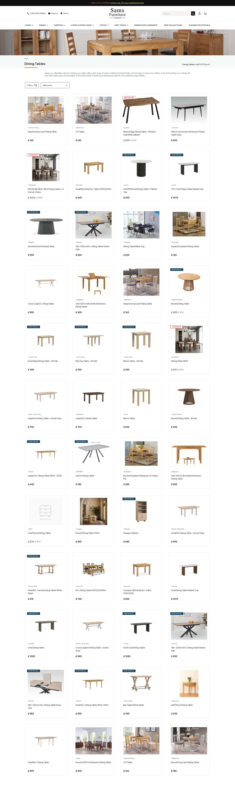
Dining (42, 25)
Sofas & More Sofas (81, 25)
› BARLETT (31, 242)
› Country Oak (32, 357)
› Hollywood (31, 185)
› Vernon (30, 472)
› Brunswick (175, 242)
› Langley (78, 529)
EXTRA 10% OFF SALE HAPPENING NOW (127, 3)
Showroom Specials (199, 25)
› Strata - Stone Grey (34, 414)
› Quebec (126, 128)
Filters (30, 85)
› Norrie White (32, 586)
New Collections (173, 25)
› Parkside (126, 529)
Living (28, 25)
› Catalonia (174, 128)
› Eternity (79, 242)
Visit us (66, 13)
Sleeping (58, 25)
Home (26, 58)
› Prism (125, 414)
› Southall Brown (176, 414)
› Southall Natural (177, 300)
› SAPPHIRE (79, 472)
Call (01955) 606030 (38, 13)
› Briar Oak (79, 586)
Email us (54, 13)
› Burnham (79, 185)
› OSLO (30, 529)
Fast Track (120, 25)
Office (103, 25)
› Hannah (174, 586)
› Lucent (126, 185)
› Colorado (126, 242)
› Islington (31, 644)
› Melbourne (80, 128)
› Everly (78, 758)
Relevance (47, 85)
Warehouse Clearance (145, 25)
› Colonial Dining (33, 128)
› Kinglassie (79, 300)
